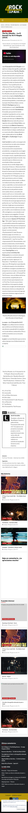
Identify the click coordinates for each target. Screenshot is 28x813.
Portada (9, 31)
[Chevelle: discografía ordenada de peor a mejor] (14, 691)
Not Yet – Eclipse (6, 676)
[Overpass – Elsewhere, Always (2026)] (14, 536)
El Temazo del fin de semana (8, 619)
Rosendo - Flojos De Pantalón (9, 770)
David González (7, 40)
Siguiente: (13, 464)
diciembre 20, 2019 (16, 40)
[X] (11, 799)
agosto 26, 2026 (14, 500)
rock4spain (5, 524)
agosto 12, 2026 (13, 549)
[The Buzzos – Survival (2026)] (14, 512)
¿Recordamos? (6, 698)
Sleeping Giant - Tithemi (8, 781)
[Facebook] (17, 799)
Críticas (4, 31)
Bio (5, 412)
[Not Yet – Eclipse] (14, 665)
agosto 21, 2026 (13, 678)
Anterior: (13, 457)
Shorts (9, 492)
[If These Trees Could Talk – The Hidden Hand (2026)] (14, 485)
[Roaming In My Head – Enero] (14, 612)
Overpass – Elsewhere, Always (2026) (12, 547)
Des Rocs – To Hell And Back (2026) (16, 751)
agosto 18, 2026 (13, 524)
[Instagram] (14, 799)
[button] (2, 20)
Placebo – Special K (13, 763)
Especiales (13, 698)
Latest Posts (12, 412)
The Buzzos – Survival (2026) (9, 522)
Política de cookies (13, 806)
